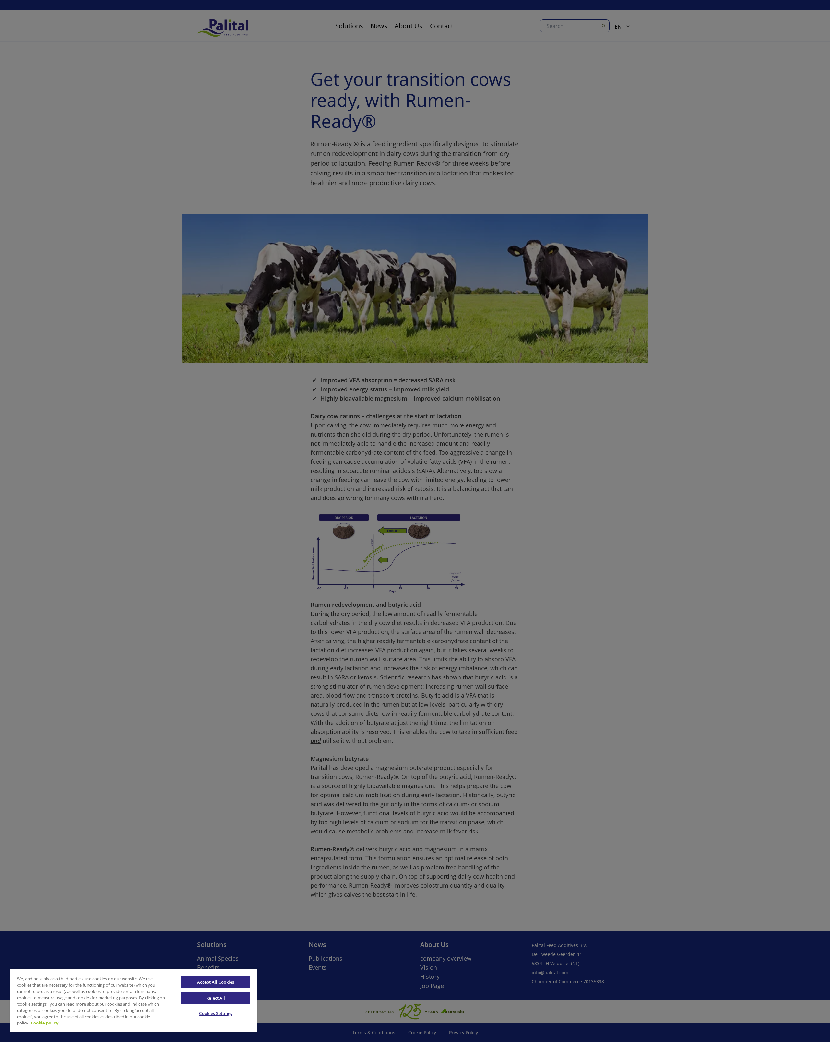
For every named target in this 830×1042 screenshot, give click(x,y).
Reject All (215, 998)
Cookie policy (44, 1023)
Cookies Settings (215, 1013)
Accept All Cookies (215, 982)
